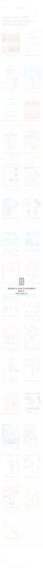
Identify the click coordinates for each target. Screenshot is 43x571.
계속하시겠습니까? (21, 293)
